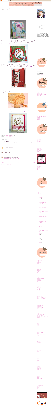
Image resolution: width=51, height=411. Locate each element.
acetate (38, 261)
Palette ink (38, 349)
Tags (37, 375)
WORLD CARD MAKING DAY (41, 389)
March (40, 239)
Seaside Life (38, 360)
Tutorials (38, 380)
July (39, 234)
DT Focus (38, 288)
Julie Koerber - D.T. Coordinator (41, 94)
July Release (38, 331)
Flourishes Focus (39, 306)
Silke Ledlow (39, 120)
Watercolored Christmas (40, 385)
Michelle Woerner (39, 170)
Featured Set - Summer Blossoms (41, 298)
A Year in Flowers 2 (39, 260)
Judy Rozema (5, 146)
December (40, 196)
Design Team (38, 286)
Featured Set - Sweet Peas (40, 299)
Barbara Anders (39, 115)
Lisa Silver (38, 144)
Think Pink (38, 376)
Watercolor (38, 384)
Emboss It (38, 290)
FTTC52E (38, 322)
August (40, 233)
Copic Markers (39, 283)
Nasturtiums (38, 343)
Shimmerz (38, 361)
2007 (39, 243)
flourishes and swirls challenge (41, 304)
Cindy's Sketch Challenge (40, 279)
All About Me (39, 262)
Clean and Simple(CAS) (40, 280)
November (40, 197)
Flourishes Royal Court (40, 308)
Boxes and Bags (39, 270)
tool (37, 379)
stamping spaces (39, 369)
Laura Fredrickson (39, 96)
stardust (38, 370)
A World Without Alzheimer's (43, 208)
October (40, 198)
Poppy (38, 352)
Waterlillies (38, 386)
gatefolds (38, 324)
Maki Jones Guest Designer (40, 336)
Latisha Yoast (39, 95)
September (40, 199)
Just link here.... (41, 231)
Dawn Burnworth (39, 93)
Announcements (39, 264)
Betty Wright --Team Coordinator (41, 116)
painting (38, 348)
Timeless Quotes (39, 377)
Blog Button (38, 268)
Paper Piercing (39, 350)
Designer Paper (39, 287)
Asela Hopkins (39, 166)
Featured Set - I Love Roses (40, 295)
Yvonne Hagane (39, 174)
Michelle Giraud (39, 169)
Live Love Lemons (39, 335)
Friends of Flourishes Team (8, 136)
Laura (38, 333)
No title (40, 227)
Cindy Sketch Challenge (40, 278)
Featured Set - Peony (40, 296)
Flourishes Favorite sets (40, 305)
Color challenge (39, 282)
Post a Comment (3, 160)
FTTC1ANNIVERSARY (40, 315)
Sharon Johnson (39, 139)
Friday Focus (38, 313)
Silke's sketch (39, 362)
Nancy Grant (38, 142)
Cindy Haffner (39, 117)
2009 (39, 193)
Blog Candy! (40, 226)
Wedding (38, 387)
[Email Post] (14, 135)
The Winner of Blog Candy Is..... (43, 216)
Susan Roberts (39, 138)
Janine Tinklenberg (39, 149)
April (39, 238)
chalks (38, 273)
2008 (39, 194)
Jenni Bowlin (39, 330)
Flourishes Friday (41, 210)
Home (18, 162)
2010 (39, 192)
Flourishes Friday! (41, 203)
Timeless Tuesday (39, 378)
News (37, 344)
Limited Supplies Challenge (41, 334)
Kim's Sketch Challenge (40, 332)
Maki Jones (38, 168)
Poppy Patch (38, 353)
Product (38, 354)
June (39, 235)
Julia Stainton (39, 148)
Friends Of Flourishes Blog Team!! (43, 230)
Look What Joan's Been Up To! (43, 222)
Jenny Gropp (38, 167)
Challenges (38, 274)
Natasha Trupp (39, 141)
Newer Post (2, 162)
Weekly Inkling (39, 388)
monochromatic (39, 342)
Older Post (33, 162)
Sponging (38, 366)
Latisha (5, 151)
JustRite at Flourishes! (42, 213)
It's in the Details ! (41, 204)
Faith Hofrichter (39, 150)
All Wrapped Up (39, 263)
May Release (38, 340)
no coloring (38, 345)
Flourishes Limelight (40, 307)
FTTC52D (38, 321)
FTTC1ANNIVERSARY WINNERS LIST (42, 316)
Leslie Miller (38, 97)
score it (38, 359)
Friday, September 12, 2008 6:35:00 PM (11, 148)
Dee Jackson (38, 118)
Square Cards (39, 367)
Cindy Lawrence (39, 92)
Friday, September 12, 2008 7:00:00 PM (11, 153)
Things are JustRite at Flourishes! (43, 211)
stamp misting (39, 368)
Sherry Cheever (39, 171)
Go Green (38, 325)
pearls (38, 351)
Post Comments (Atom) (8, 164)
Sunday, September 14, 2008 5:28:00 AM (11, 158)
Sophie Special (39, 363)
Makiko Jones (39, 119)
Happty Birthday (39, 327)
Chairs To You (39, 272)
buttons (38, 271)
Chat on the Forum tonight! (42, 221)
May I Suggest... (39, 339)
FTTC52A (38, 317)
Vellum (38, 381)
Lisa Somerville (39, 143)
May (39, 237)
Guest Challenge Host (40, 326)
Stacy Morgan (39, 98)
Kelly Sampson (39, 147)
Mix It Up (38, 341)
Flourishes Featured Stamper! (42, 207)
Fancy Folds (38, 292)
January (40, 242)
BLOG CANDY (39, 269)
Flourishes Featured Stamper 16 (43, 223)
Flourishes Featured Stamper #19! (43, 201)
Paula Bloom (38, 140)
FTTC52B (38, 318)
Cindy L (38, 277)
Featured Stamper (39, 300)
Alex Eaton (38, 151)
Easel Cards (38, 289)
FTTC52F (38, 323)
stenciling (38, 371)
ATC (37, 265)
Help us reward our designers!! (43, 202)
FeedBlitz (41, 74)
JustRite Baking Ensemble (42, 206)
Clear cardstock (39, 281)
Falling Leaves (39, 291)
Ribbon (38, 357)
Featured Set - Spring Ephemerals (41, 297)
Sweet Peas (38, 372)
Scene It (38, 358)
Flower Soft (38, 309)
